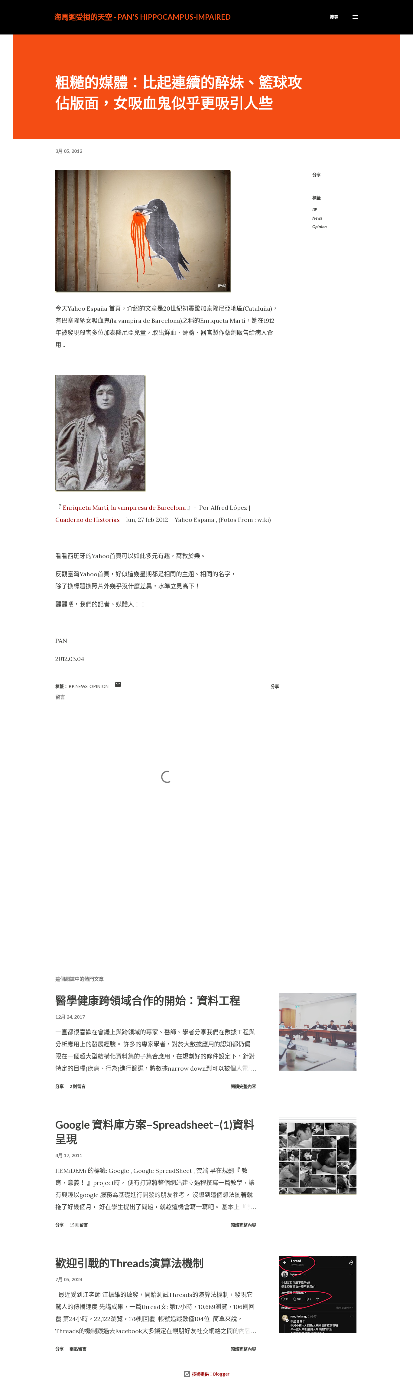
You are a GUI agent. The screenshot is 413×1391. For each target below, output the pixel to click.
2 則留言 (78, 1086)
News (317, 218)
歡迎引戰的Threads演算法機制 (129, 1263)
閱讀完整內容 (243, 1086)
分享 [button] (316, 174)
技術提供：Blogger (210, 1374)
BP (314, 209)
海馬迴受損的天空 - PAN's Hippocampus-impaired (142, 16)
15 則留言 (79, 1224)
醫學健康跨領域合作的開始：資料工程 (147, 1000)
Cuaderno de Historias (87, 519)
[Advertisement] (157, 899)
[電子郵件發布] (118, 686)
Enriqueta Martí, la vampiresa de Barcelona (124, 507)
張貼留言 (78, 1348)
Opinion (319, 226)
